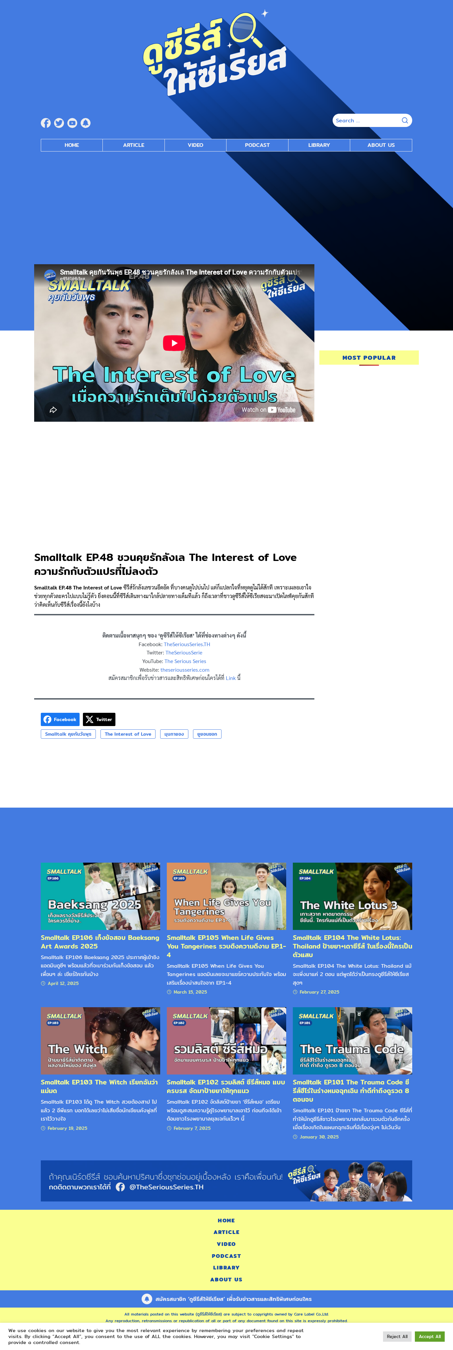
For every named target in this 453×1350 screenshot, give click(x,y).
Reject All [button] (397, 1336)
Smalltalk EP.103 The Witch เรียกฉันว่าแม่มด (99, 1086)
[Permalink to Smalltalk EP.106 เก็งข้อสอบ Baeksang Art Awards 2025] (100, 896)
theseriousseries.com (185, 669)
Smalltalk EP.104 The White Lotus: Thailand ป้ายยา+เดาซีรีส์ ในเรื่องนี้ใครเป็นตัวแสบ (352, 946)
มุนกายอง (174, 734)
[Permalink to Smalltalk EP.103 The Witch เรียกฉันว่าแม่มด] (100, 1040)
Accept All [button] (430, 1336)
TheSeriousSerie (183, 652)
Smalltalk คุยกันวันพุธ (68, 734)
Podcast (257, 145)
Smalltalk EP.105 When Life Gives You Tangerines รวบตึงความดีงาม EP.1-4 (226, 946)
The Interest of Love (128, 734)
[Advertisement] (226, 204)
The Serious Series (185, 660)
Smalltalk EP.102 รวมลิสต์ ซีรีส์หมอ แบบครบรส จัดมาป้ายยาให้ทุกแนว (226, 1086)
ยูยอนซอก (207, 734)
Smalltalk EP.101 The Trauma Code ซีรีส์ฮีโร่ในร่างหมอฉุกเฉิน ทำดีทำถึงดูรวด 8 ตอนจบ (351, 1090)
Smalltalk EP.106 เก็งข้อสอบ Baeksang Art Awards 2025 (100, 941)
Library (319, 145)
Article (133, 145)
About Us (381, 145)
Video (195, 145)
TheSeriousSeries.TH (187, 644)
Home (72, 145)
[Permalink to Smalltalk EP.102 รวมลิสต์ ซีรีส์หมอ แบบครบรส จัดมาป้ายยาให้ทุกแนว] (226, 1040)
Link (231, 677)
